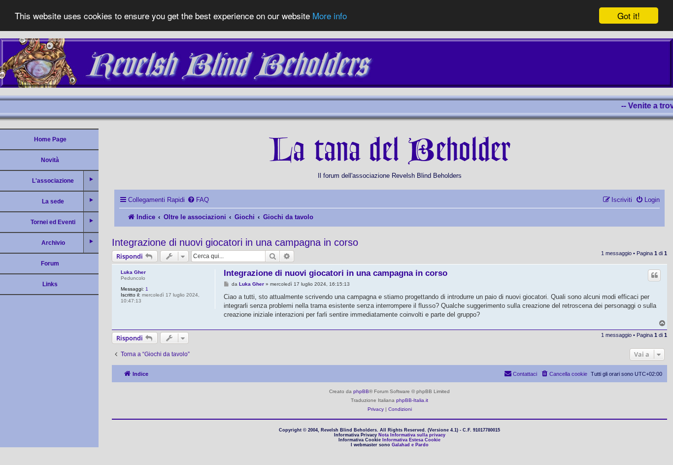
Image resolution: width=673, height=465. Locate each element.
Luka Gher (133, 272)
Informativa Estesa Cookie (411, 439)
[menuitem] (198, 200)
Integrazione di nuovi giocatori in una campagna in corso (235, 242)
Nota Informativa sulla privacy (411, 434)
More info (329, 16)
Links (50, 284)
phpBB (361, 391)
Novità (50, 160)
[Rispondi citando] (654, 275)
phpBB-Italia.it (412, 400)
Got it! (628, 15)
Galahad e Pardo (410, 444)
